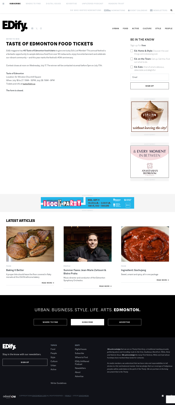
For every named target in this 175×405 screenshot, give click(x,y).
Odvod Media (84, 396)
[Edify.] (15, 26)
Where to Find (33, 3)
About (77, 372)
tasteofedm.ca (29, 83)
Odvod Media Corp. (39, 396)
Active (135, 28)
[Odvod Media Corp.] (9, 396)
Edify (77, 345)
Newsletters (80, 368)
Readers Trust (116, 3)
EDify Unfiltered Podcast (82, 363)
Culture (147, 28)
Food (125, 28)
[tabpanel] (87, 316)
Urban (115, 28)
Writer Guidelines (58, 383)
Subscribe (15, 3)
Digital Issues (53, 3)
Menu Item (55, 379)
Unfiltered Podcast (92, 3)
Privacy (68, 396)
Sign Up (25, 362)
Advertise (71, 3)
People (168, 28)
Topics (54, 345)
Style (158, 28)
